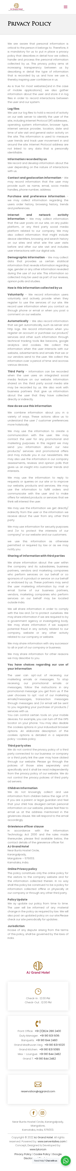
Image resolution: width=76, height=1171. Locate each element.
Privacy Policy (22, 1154)
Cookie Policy (41, 1154)
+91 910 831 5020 (54, 1045)
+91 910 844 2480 (46, 1040)
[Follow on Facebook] (33, 1113)
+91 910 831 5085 (49, 1049)
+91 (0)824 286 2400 (48, 1031)
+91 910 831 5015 (49, 1035)
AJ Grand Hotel (43, 1137)
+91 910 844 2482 (50, 1054)
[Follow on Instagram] (42, 1113)
